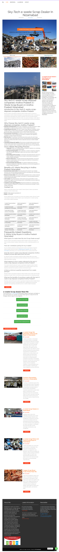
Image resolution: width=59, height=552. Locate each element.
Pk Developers (38, 549)
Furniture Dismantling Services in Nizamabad (30, 378)
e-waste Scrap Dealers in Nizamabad (31, 409)
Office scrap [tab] (12, 55)
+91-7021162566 (14, 293)
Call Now (30, 38)
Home (7, 2)
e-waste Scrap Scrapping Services (22, 321)
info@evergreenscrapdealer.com (25, 249)
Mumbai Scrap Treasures (10, 328)
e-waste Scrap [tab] (30, 55)
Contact (27, 2)
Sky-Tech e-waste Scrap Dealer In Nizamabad (30, 13)
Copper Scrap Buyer (29, 470)
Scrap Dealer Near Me (22, 316)
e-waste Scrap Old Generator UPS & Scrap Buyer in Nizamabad (30, 333)
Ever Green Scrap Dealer (22, 299)
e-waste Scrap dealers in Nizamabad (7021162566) (30, 29)
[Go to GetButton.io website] (56, 550)
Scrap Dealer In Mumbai (22, 310)
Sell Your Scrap (25, 518)
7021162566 (30, 17)
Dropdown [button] (12, 2)
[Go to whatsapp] (56, 548)
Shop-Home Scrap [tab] (48, 55)
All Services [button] (20, 2)
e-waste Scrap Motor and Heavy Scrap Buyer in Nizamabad (31, 440)
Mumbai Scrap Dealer (22, 305)
